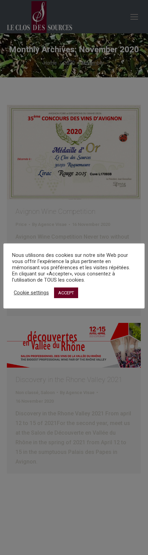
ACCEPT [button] (66, 292)
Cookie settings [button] (31, 293)
